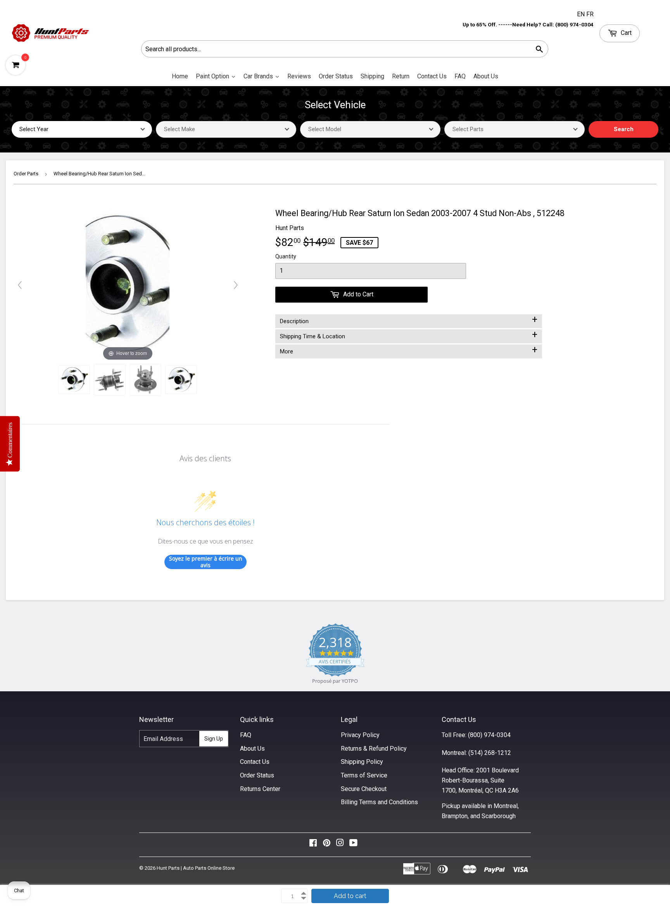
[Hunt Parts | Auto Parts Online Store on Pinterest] (327, 845)
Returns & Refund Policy (374, 748)
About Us (252, 748)
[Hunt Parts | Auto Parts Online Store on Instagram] (340, 845)
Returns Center (260, 789)
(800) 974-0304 (489, 735)
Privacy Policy (360, 735)
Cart (625, 32)
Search (624, 129)
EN (581, 14)
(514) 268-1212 (489, 752)
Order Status (257, 775)
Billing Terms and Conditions (379, 802)
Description (408, 319)
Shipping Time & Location (408, 334)
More (408, 349)
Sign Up (213, 739)
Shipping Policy (362, 761)
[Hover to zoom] (127, 284)
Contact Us (254, 761)
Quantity (285, 256)
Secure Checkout (364, 789)
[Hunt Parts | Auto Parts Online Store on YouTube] (353, 845)
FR (590, 14)
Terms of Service (364, 775)
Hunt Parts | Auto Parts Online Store (196, 868)
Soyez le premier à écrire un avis (205, 562)
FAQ (245, 735)
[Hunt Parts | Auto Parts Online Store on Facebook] (313, 845)
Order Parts (26, 174)
